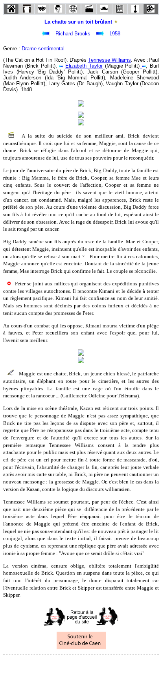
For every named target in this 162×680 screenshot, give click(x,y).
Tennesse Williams (109, 60)
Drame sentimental (43, 48)
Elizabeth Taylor (84, 66)
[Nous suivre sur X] (81, 665)
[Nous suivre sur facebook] (66, 665)
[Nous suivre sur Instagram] (96, 665)
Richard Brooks (72, 34)
